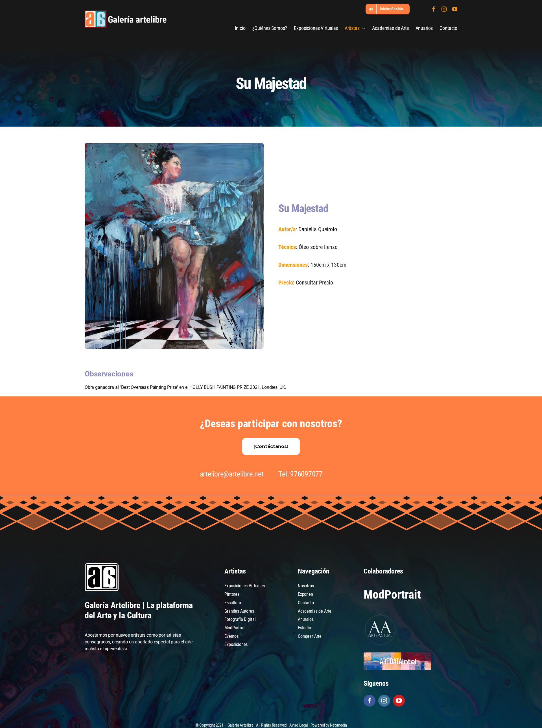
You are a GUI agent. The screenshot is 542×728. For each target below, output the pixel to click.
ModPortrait (392, 594)
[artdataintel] (397, 654)
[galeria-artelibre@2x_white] (126, 12)
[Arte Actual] (380, 615)
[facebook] (433, 9)
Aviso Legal (298, 725)
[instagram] (444, 9)
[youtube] (454, 9)
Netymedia (338, 725)
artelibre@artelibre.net (232, 474)
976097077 (306, 474)
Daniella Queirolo (317, 229)
